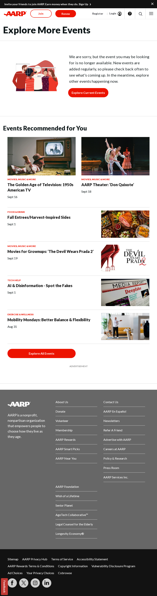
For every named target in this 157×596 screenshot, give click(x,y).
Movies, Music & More (21, 179)
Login (112, 13)
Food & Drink (16, 211)
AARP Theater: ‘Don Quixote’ (107, 184)
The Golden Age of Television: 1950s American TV (40, 187)
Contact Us (110, 402)
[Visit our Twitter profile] (23, 583)
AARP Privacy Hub (34, 559)
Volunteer (62, 421)
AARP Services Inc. (115, 477)
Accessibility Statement (92, 559)
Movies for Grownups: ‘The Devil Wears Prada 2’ (50, 251)
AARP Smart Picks (68, 449)
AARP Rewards (66, 439)
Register (97, 13)
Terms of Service (62, 559)
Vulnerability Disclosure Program (113, 566)
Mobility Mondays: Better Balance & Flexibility (48, 319)
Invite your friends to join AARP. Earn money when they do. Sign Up (46, 4)
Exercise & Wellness (20, 314)
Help (130, 14)
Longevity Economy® (70, 533)
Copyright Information (73, 566)
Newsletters (111, 421)
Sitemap (13, 559)
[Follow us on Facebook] (12, 583)
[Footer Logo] (28, 404)
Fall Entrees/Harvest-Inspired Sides (38, 217)
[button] (140, 14)
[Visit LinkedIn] (46, 583)
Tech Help (14, 280)
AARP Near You (66, 458)
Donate (60, 411)
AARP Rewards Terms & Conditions (31, 566)
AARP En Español (114, 411)
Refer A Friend (112, 430)
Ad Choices (15, 573)
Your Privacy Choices (40, 573)
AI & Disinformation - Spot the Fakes (39, 285)
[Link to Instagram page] (35, 583)
